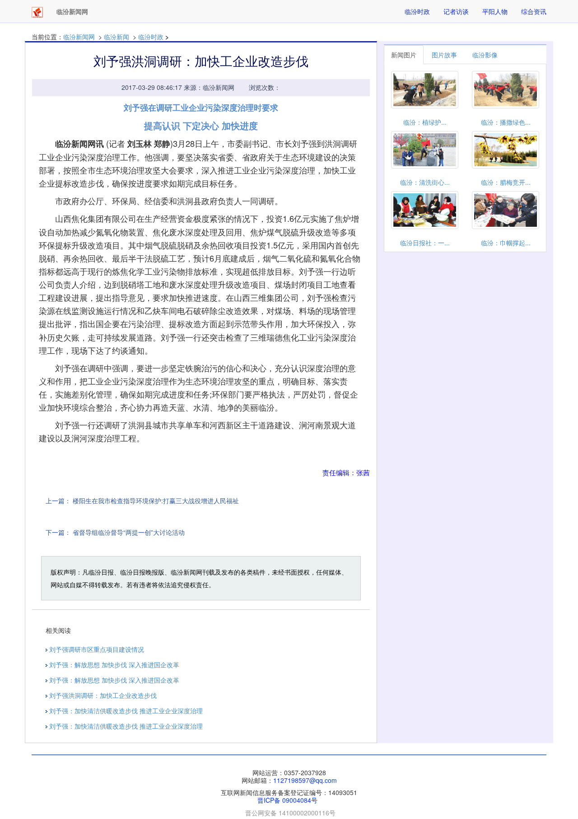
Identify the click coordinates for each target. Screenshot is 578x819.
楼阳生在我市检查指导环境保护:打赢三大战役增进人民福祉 (156, 500)
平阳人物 (495, 11)
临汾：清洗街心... (425, 182)
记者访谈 (456, 11)
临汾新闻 (116, 36)
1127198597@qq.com (305, 780)
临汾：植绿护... (425, 121)
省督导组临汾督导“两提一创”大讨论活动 (129, 532)
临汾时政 (417, 11)
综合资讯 (533, 11)
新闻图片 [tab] (403, 54)
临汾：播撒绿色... (506, 121)
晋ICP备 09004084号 (287, 800)
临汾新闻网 (79, 36)
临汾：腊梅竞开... (506, 182)
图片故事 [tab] (444, 54)
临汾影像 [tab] (485, 54)
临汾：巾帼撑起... (506, 242)
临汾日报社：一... (425, 242)
